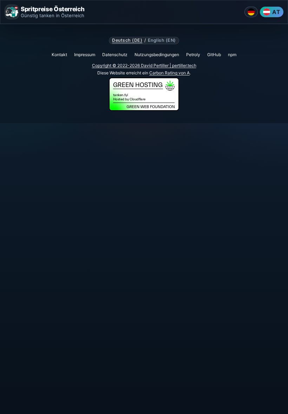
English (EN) (162, 40)
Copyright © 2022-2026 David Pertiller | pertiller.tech (144, 65)
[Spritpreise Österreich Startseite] (12, 12)
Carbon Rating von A (169, 72)
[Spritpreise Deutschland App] (251, 12)
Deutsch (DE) (127, 40)
